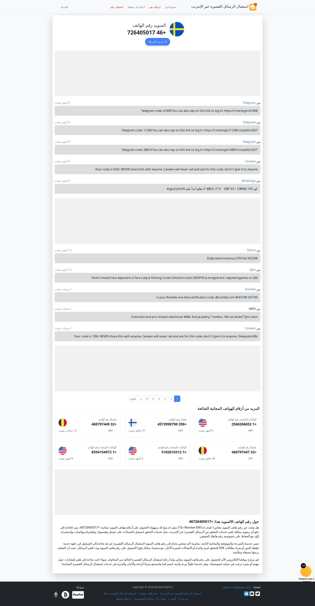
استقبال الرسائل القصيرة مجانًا (120, 593)
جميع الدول (170, 7)
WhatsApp (249, 181)
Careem (250, 161)
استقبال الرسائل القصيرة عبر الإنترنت (181, 593)
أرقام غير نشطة (136, 7)
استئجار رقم (116, 7)
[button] (65, 7)
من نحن (184, 598)
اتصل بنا (161, 598)
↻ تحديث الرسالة (157, 41)
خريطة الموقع (123, 598)
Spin (253, 270)
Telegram (249, 103)
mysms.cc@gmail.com (236, 587)
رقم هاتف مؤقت (149, 593)
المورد (173, 598)
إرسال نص (154, 7)
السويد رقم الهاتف (149, 25)
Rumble (250, 289)
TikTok (251, 250)
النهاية (133, 398)
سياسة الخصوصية (144, 598)
